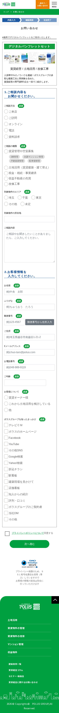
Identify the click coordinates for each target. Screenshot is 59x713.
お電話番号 (9, 361)
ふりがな (8, 301)
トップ (6, 12)
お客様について (11, 391)
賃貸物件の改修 (16, 636)
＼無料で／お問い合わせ (42, 4)
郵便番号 (8, 316)
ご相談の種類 (10, 146)
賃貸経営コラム (16, 670)
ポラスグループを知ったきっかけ (20, 419)
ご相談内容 (9, 228)
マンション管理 (16, 644)
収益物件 (12, 652)
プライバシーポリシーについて (28, 533)
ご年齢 (7, 376)
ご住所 (7, 331)
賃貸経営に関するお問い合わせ (23, 682)
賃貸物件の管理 (16, 628)
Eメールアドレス (12, 346)
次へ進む (29, 544)
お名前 (7, 285)
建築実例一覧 (15, 664)
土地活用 (12, 620)
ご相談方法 (9, 106)
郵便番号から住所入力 (39, 322)
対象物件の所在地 (12, 213)
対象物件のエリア (12, 192)
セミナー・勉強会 (16, 676)
